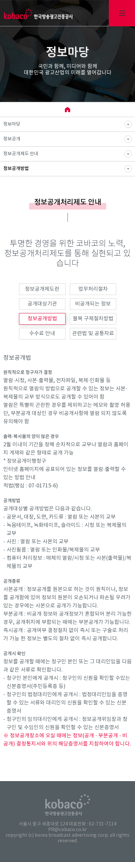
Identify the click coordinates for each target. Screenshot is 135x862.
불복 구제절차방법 (93, 319)
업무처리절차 (93, 289)
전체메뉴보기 (122, 13)
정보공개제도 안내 (20, 154)
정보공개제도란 (42, 289)
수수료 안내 (42, 333)
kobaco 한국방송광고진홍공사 (38, 14)
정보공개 (11, 139)
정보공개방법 (16, 168)
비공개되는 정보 (93, 304)
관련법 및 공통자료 (93, 333)
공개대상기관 (42, 304)
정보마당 (11, 124)
